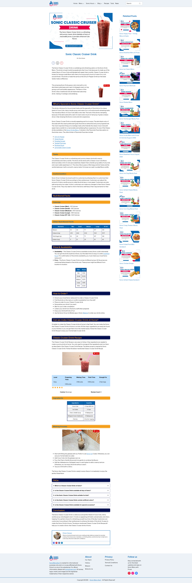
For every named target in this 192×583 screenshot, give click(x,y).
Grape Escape (59, 139)
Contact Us (108, 566)
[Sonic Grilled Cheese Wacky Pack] (130, 182)
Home (75, 3)
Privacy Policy (109, 560)
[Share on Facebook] (53, 62)
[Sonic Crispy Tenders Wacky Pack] (130, 217)
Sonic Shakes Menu (126, 102)
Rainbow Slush (59, 145)
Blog (99, 3)
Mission (87, 566)
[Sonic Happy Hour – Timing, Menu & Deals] (130, 26)
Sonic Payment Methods (127, 86)
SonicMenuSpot (54, 563)
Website (85, 313)
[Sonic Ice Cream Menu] (130, 61)
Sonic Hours (90, 3)
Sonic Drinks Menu (73, 130)
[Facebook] (59, 543)
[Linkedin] (62, 543)
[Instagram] (54, 543)
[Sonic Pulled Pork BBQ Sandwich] (130, 236)
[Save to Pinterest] (61, 62)
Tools (112, 3)
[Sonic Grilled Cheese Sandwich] (130, 272)
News (117, 3)
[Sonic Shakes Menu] (130, 94)
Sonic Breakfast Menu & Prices (130, 53)
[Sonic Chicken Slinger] (130, 255)
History (87, 563)
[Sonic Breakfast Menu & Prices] (130, 45)
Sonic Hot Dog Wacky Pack (128, 173)
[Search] (140, 3)
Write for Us (89, 569)
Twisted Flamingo (60, 143)
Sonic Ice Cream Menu (127, 69)
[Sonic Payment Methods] (130, 78)
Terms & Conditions (111, 563)
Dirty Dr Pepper (59, 137)
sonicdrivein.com (70, 569)
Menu (80, 3)
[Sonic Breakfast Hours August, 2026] (130, 146)
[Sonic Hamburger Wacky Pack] (130, 111)
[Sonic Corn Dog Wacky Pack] (130, 201)
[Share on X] (57, 62)
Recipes (106, 3)
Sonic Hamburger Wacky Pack (129, 119)
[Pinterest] (56, 543)
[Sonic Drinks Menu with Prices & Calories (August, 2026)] (130, 127)
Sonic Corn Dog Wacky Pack (129, 209)
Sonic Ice (89, 454)
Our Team (88, 560)
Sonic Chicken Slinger (127, 263)
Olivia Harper (82, 58)
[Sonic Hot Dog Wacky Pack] (130, 165)
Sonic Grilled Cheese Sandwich (130, 280)
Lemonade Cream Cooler (63, 148)
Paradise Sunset (60, 141)
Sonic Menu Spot (95, 580)
